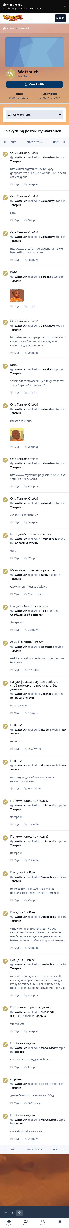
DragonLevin (49, 539)
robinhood (47, 805)
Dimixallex (47, 877)
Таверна (15, 161)
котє (13, 272)
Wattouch (21, 157)
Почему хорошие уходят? (29, 800)
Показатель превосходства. (31, 1007)
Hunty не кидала (22, 1043)
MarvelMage (48, 1048)
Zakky (44, 574)
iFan (43, 610)
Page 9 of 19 (32, 142)
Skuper (45, 729)
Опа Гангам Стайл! (24, 152)
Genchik (46, 693)
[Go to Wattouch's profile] (5, 154)
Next (55, 142)
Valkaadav (47, 157)
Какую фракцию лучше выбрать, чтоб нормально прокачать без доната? (34, 685)
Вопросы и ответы (25, 543)
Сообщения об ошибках (26, 614)
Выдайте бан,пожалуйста (29, 606)
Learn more (7, 6)
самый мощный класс (26, 642)
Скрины (16, 1079)
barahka (46, 276)
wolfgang (47, 646)
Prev (13, 142)
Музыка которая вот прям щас (33, 570)
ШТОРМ (16, 725)
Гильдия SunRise (22, 872)
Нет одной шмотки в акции (31, 534)
